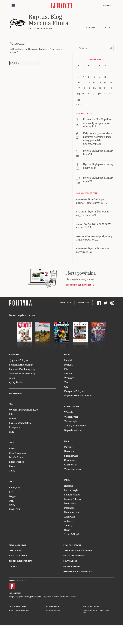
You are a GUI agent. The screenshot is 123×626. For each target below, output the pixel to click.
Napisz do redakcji (18, 556)
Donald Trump (16, 457)
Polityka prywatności (73, 556)
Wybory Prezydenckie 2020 (23, 409)
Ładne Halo (25, 610)
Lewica (12, 418)
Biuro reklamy (16, 550)
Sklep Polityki (71, 534)
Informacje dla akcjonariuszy (77, 572)
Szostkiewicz (71, 455)
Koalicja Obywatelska (20, 422)
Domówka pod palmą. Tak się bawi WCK (91, 200)
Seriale (68, 373)
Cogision (18, 610)
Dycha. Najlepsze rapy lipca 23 (93, 249)
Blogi (66, 441)
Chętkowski (70, 464)
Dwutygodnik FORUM (17, 607)
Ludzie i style (71, 490)
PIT (11, 492)
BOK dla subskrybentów (20, 561)
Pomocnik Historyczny (21, 364)
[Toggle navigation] (13, 5)
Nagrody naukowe (73, 430)
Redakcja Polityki (17, 545)
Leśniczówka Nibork (91, 607)
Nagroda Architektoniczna (78, 395)
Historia (68, 485)
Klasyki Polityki (72, 499)
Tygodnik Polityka (18, 360)
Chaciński (69, 460)
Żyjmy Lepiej (16, 382)
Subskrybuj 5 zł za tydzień (78, 285)
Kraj (11, 404)
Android (17, 593)
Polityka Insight (53, 607)
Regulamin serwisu (72, 545)
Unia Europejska (17, 453)
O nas (67, 529)
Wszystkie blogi (72, 469)
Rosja (12, 466)
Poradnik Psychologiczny (22, 369)
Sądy (11, 431)
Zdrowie (68, 412)
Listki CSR (14, 509)
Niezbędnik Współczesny (22, 373)
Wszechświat (71, 416)
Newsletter (65, 302)
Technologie (70, 421)
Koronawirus (15, 393)
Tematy (68, 525)
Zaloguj (107, 5)
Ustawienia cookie (72, 566)
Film (66, 369)
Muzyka (68, 364)
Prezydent (14, 427)
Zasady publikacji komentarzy (77, 550)
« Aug (79, 104)
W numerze (14, 354)
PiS (11, 414)
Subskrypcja (84, 302)
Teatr (67, 382)
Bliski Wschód (16, 461)
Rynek (12, 482)
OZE (11, 500)
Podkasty (69, 507)
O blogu (107, 27)
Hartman (69, 451)
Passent (68, 446)
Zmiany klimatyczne (75, 425)
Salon (12, 377)
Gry (66, 386)
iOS (10, 593)
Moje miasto (70, 503)
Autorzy (68, 521)
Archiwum (69, 516)
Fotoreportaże (71, 512)
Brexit (12, 448)
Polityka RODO (70, 561)
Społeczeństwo (72, 494)
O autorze (90, 27)
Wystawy (69, 377)
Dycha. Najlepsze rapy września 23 (93, 213)
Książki (68, 360)
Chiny (12, 470)
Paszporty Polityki (74, 391)
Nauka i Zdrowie (71, 407)
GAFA (12, 505)
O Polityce (14, 566)
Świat (11, 443)
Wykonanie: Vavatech (53, 610)
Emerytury (15, 487)
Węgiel (12, 496)
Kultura (68, 354)
